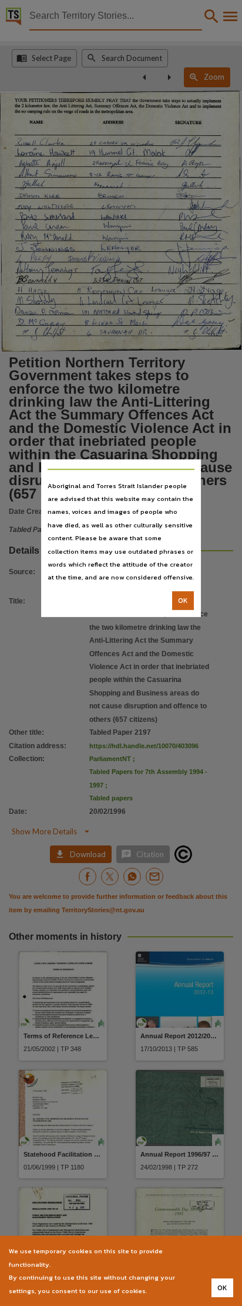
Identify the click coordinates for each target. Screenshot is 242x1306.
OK (183, 600)
